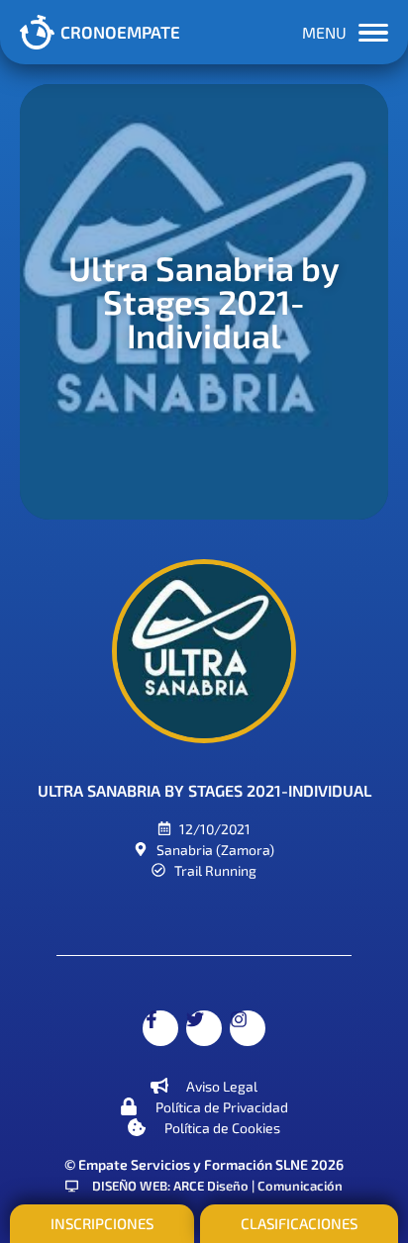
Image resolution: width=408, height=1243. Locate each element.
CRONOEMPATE (120, 32)
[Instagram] (247, 1028)
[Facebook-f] (160, 1028)
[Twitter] (204, 1028)
